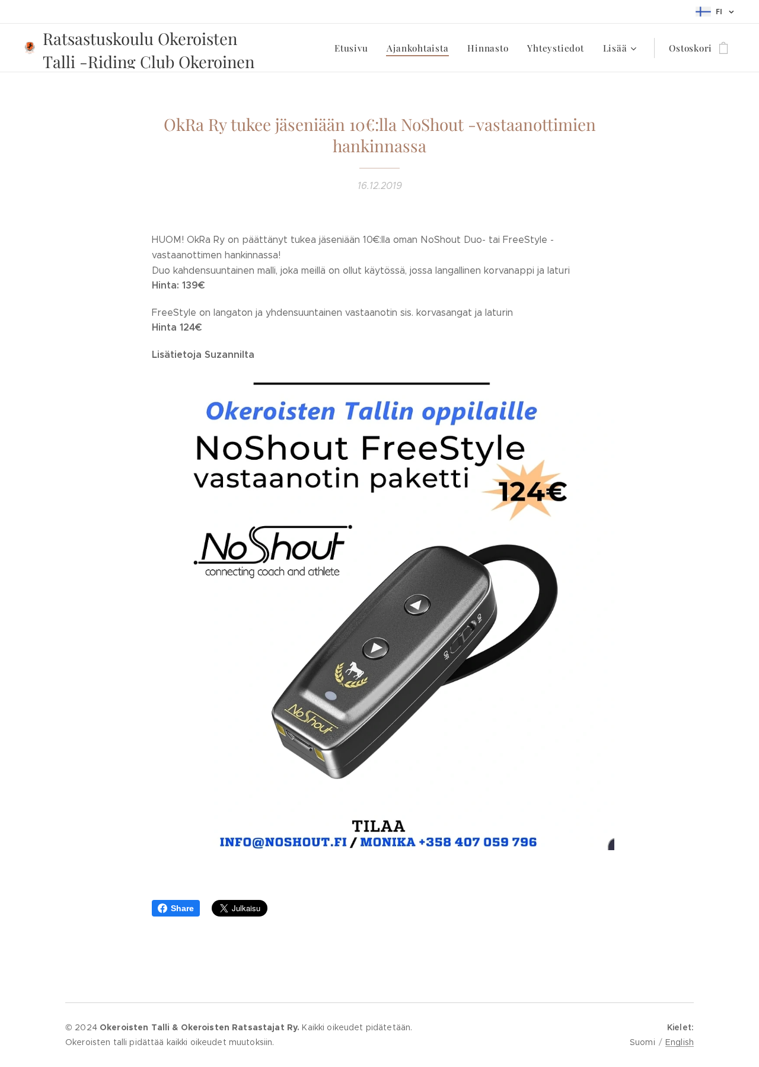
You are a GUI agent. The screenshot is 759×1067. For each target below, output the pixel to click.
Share (182, 908)
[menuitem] (354, 48)
